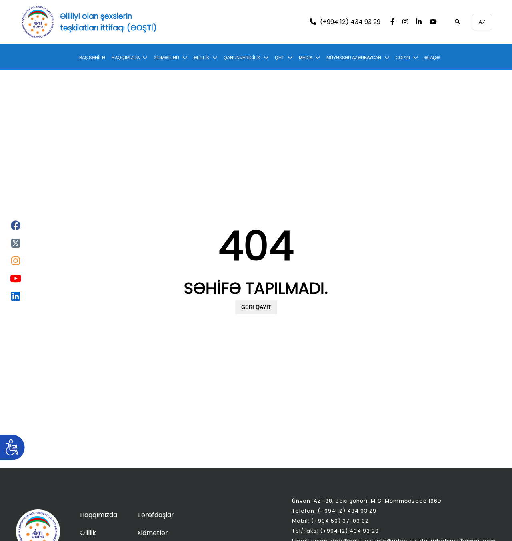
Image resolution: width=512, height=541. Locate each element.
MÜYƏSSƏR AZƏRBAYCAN (353, 57)
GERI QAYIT (256, 307)
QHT (279, 57)
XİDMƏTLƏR (166, 57)
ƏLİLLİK (201, 57)
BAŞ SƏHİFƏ (92, 57)
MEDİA (305, 57)
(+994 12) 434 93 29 (350, 22)
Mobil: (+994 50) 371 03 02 (330, 521)
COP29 (403, 57)
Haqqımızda (98, 514)
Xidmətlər (152, 532)
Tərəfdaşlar (155, 514)
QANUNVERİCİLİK (242, 57)
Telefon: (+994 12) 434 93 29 (334, 511)
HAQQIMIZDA (125, 57)
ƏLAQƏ (432, 57)
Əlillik (88, 532)
